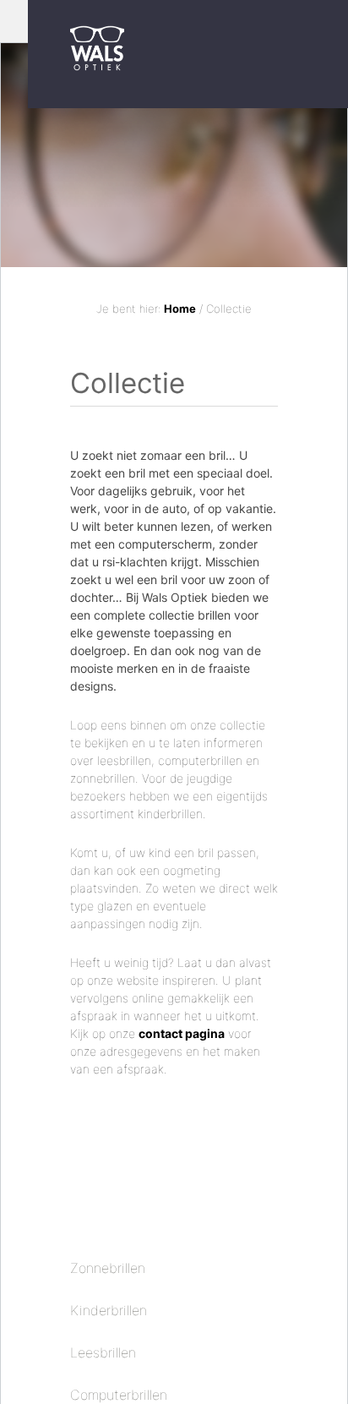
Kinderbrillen (108, 1310)
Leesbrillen (103, 1352)
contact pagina (182, 1033)
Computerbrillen (118, 1394)
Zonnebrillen (107, 1267)
